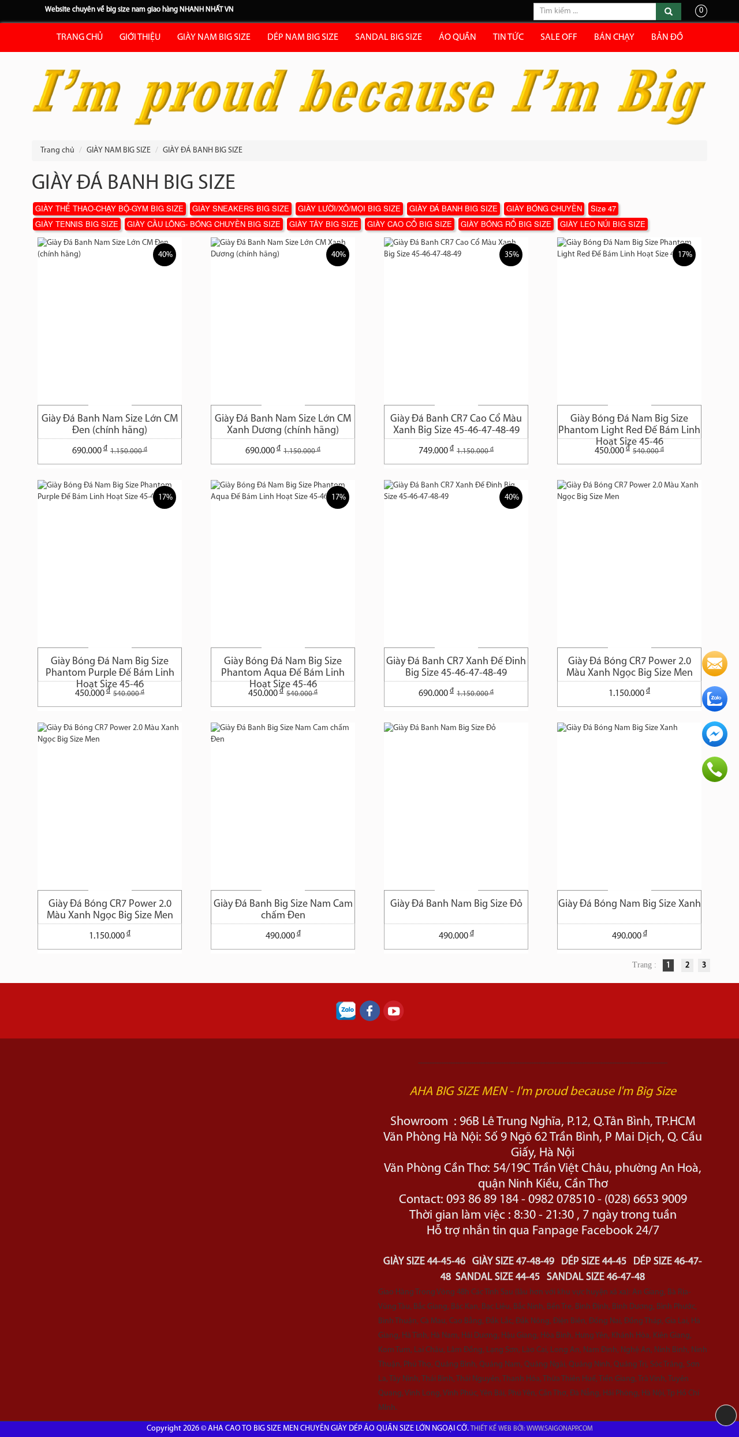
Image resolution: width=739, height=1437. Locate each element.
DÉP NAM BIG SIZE (302, 37)
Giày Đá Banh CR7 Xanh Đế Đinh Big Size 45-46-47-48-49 (456, 668)
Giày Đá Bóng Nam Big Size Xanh (629, 904)
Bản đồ (667, 37)
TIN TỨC (508, 37)
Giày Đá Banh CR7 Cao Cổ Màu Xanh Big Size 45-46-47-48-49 (456, 425)
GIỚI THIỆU (140, 37)
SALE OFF (558, 37)
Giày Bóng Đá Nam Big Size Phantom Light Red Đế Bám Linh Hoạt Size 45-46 (629, 426)
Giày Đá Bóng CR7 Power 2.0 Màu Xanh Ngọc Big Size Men (629, 668)
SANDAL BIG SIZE (388, 37)
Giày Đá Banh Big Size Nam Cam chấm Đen (283, 910)
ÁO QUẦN (457, 37)
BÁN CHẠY (614, 37)
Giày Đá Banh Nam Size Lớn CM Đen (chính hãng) (110, 425)
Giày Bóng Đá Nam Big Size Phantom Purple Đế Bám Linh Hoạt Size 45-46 (110, 669)
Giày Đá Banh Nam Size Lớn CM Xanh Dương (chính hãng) (283, 425)
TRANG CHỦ (80, 37)
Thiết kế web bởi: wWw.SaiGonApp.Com (532, 1428)
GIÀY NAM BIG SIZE (214, 37)
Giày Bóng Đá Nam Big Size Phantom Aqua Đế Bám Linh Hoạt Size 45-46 (283, 669)
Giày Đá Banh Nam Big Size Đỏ (456, 904)
